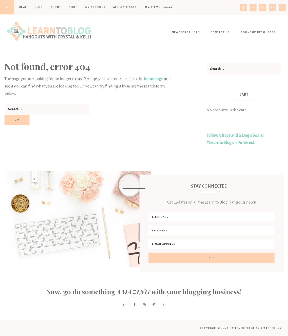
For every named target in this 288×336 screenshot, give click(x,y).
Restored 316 (271, 328)
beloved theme (243, 328)
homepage (153, 78)
